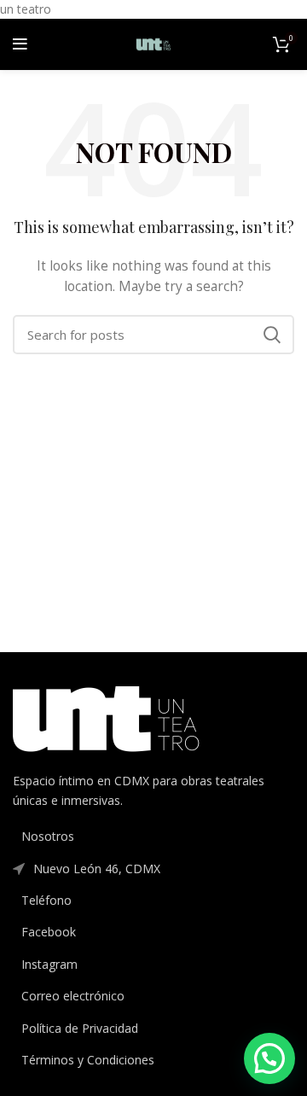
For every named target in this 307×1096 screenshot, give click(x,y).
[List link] (153, 836)
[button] (269, 1058)
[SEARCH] (271, 334)
